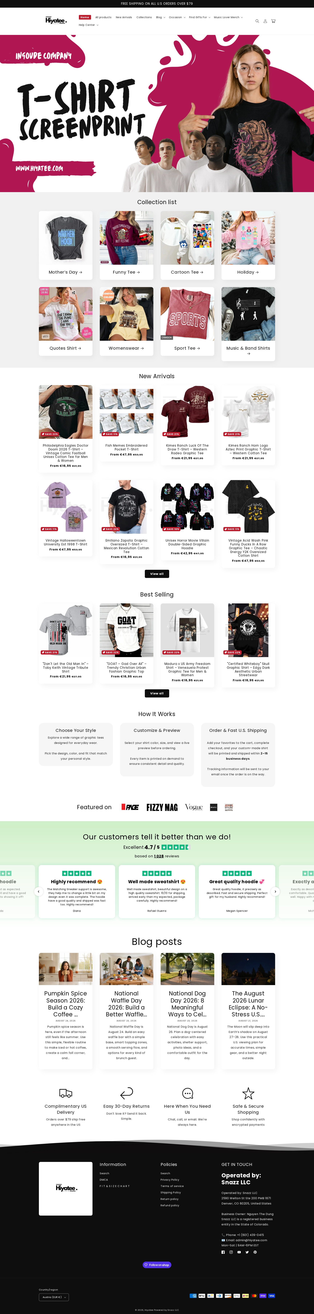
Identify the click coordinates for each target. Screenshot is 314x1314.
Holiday (245, 272)
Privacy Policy (170, 1180)
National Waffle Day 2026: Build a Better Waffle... (126, 1004)
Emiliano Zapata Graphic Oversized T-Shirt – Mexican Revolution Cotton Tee (126, 546)
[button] (160, 17)
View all (157, 574)
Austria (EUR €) (52, 1297)
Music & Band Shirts (248, 348)
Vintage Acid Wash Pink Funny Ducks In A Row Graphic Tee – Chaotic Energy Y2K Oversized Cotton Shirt (248, 548)
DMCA (104, 1180)
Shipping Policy (171, 1192)
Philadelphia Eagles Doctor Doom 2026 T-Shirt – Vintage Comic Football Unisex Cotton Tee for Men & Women (65, 453)
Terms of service (172, 1186)
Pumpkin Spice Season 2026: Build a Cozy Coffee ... (65, 1004)
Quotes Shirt (63, 348)
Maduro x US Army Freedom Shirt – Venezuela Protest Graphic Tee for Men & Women (187, 669)
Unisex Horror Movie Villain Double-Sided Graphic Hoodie (187, 544)
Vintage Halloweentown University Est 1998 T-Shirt (65, 542)
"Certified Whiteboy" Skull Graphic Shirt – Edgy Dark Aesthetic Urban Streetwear (248, 669)
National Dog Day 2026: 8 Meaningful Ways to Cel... (187, 1004)
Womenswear (124, 348)
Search (104, 1173)
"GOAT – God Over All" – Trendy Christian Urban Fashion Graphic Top (127, 667)
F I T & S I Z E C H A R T (115, 1186)
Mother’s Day (63, 272)
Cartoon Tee (185, 272)
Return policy (170, 1199)
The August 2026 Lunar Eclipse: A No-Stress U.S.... (248, 1004)
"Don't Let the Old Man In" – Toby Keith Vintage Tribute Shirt (66, 667)
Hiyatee (149, 1310)
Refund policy (170, 1205)
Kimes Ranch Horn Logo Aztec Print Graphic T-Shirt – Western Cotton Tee (248, 449)
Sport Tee (185, 348)
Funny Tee (124, 272)
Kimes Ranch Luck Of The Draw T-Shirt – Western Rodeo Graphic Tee (187, 449)
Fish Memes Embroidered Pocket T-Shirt (126, 447)
